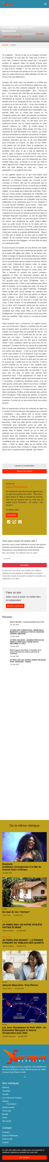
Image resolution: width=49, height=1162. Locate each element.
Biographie (11, 515)
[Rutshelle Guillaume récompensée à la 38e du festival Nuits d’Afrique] (24, 847)
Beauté (5, 1114)
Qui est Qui (6, 1121)
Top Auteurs (11, 1104)
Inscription (24, 565)
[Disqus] (24, 784)
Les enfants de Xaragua (12, 1098)
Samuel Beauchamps (16, 487)
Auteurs (5, 1101)
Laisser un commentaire (12, 37)
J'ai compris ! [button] (24, 1157)
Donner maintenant (15, 606)
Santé (4, 1118)
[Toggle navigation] (45, 4)
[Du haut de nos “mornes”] (24, 892)
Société (5, 1094)
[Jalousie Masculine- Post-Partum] (24, 965)
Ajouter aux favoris (24, 471)
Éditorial (5, 1087)
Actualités (40, 34)
